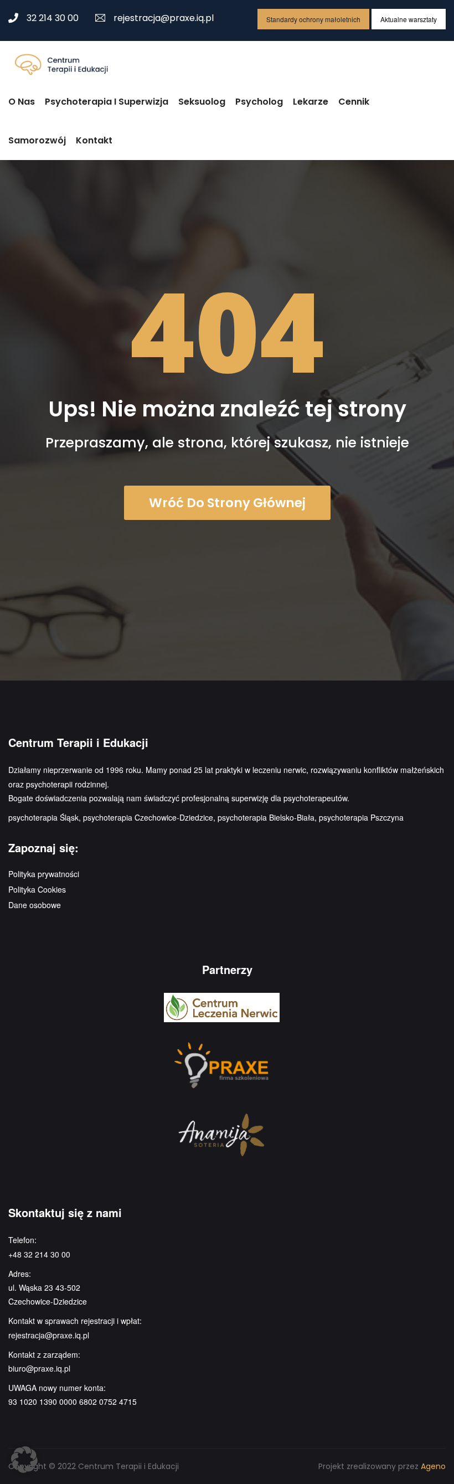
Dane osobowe (34, 904)
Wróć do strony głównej (227, 503)
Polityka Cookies (37, 889)
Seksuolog (201, 101)
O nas (21, 101)
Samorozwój (37, 140)
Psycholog (259, 101)
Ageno (433, 1466)
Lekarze (310, 101)
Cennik (353, 101)
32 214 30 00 (53, 18)
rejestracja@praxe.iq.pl (164, 18)
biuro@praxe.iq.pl (39, 1368)
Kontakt (94, 140)
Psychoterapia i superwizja (106, 101)
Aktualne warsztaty (408, 19)
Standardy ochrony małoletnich (313, 19)
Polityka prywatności (43, 873)
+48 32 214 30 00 (39, 1254)
